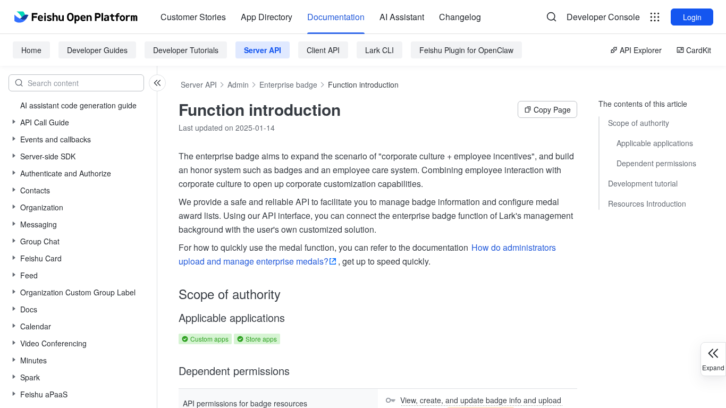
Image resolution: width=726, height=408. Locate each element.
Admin (238, 84)
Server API (262, 50)
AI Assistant (401, 17)
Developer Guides (97, 50)
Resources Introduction (647, 203)
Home (31, 50)
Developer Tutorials (185, 50)
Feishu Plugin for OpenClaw (466, 50)
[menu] (320, 17)
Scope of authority (638, 122)
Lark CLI (379, 50)
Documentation (336, 17)
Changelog (460, 17)
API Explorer (641, 50)
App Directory (266, 17)
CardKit (698, 50)
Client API (323, 50)
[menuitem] (193, 17)
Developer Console (603, 17)
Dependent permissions (656, 163)
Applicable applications (655, 143)
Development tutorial (643, 183)
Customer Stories (193, 17)
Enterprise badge (288, 84)
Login (692, 17)
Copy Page (552, 109)
